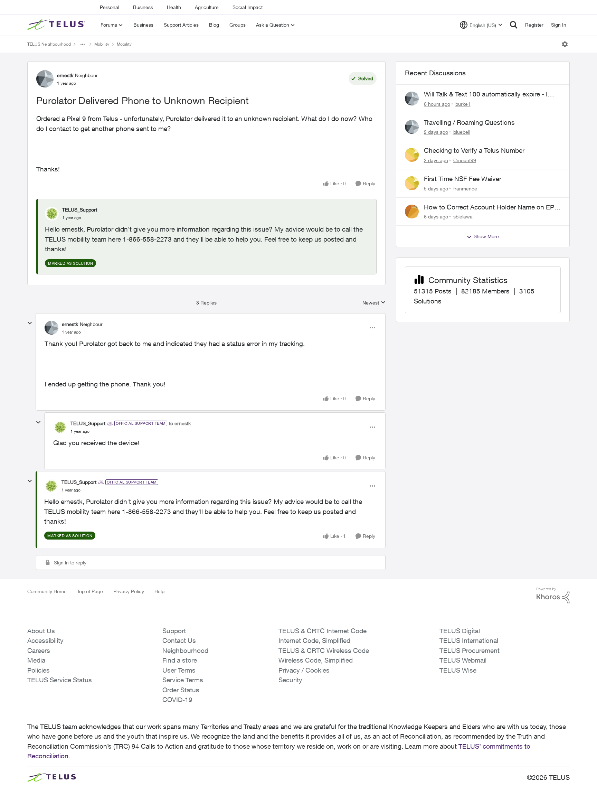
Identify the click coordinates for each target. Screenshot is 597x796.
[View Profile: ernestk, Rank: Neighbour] (45, 78)
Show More (486, 236)
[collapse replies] (30, 323)
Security (290, 680)
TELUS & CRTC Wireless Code (323, 650)
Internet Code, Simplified (314, 640)
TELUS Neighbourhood (49, 44)
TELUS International (468, 640)
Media (36, 660)
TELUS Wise (457, 670)
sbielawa (463, 216)
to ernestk (180, 423)
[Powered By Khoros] (553, 595)
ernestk (65, 75)
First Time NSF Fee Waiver (462, 178)
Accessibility (45, 640)
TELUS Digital (459, 631)
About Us (41, 631)
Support (174, 631)
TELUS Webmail (462, 660)
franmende (465, 188)
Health (174, 7)
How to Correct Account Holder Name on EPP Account (491, 207)
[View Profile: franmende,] (412, 183)
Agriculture (207, 7)
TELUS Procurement (469, 650)
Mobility (101, 44)
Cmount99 (464, 160)
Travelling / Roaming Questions (469, 122)
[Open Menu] (565, 44)
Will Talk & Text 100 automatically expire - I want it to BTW (486, 94)
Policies (38, 670)
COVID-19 (177, 699)
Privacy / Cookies (304, 670)
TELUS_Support (79, 210)
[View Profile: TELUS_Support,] (52, 214)
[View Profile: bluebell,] (412, 127)
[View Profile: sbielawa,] (412, 211)
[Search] (514, 25)
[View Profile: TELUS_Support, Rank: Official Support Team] (60, 427)
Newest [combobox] (374, 303)
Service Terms (182, 680)
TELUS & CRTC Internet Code (322, 631)
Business (143, 7)
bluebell (461, 132)
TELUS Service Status (59, 680)
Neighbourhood (185, 650)
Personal (109, 7)
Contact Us (179, 640)
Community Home (47, 591)
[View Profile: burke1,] (412, 98)
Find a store (179, 660)
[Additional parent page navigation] (82, 44)
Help (159, 591)
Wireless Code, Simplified (315, 660)
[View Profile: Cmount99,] (412, 155)
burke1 (463, 104)
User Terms (179, 670)
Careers (38, 650)
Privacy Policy (128, 591)
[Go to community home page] (57, 24)
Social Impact (248, 7)
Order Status (180, 690)
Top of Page (90, 591)
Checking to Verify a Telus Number (474, 150)
